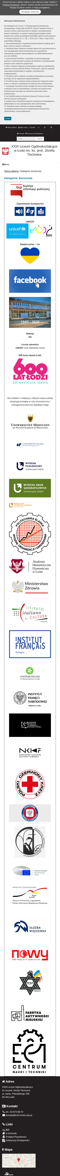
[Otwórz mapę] (19, 1160)
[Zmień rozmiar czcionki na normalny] (39, 127)
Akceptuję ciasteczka (30, 12)
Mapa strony (24, 127)
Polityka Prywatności (16, 1137)
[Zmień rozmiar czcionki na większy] (45, 127)
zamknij (7, 118)
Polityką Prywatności (11, 5)
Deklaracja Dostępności (17, 1140)
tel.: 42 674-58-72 (14, 1112)
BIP (7, 1130)
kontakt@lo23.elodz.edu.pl (18, 1115)
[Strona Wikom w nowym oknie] (8, 1174)
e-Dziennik (11, 1133)
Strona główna (12, 127)
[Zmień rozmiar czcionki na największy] (51, 127)
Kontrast (21, 133)
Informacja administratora (35, 133)
